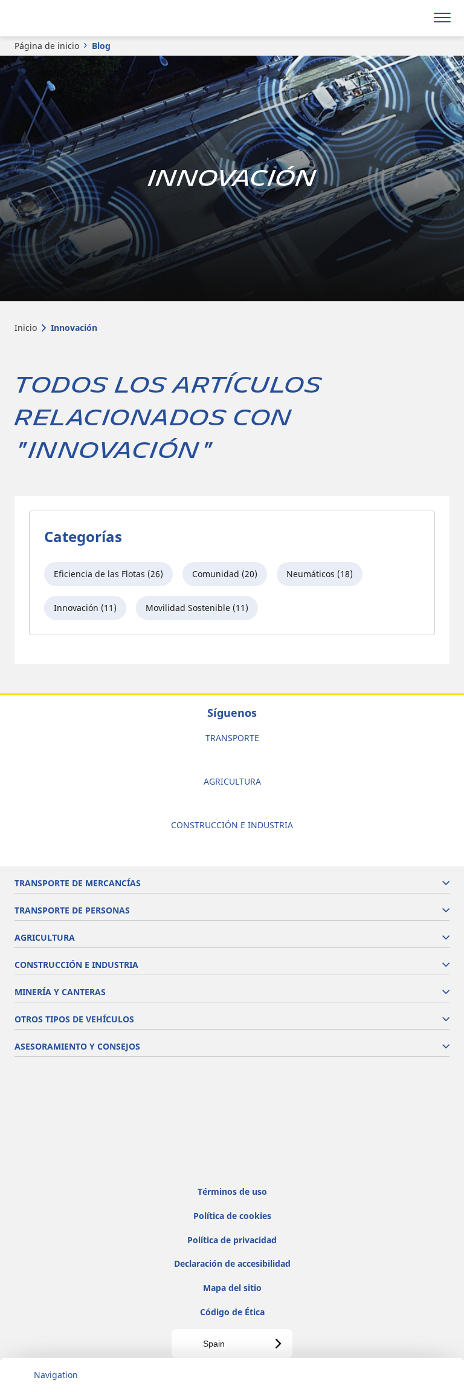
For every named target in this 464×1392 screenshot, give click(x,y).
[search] (413, 18)
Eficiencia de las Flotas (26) (108, 574)
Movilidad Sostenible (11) (197, 607)
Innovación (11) (85, 607)
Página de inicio (46, 45)
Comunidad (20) (224, 574)
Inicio (25, 327)
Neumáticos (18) (319, 574)
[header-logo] (57, 18)
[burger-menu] (442, 18)
